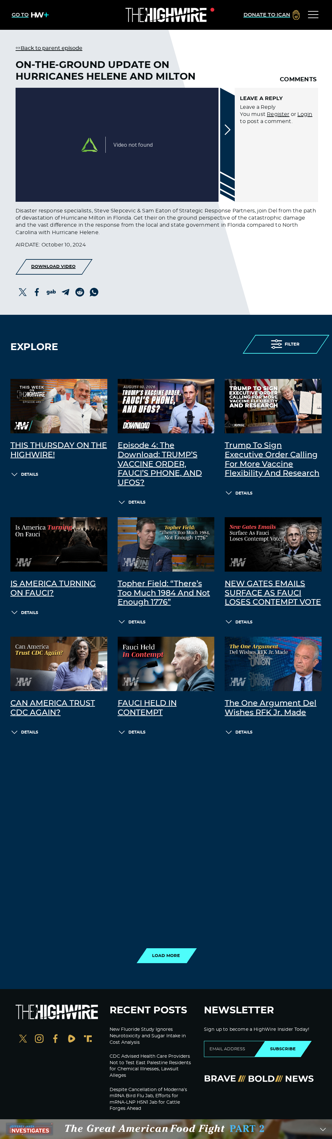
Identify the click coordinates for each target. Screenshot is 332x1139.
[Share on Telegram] (65, 292)
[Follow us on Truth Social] (87, 1039)
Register (278, 114)
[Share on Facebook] (37, 292)
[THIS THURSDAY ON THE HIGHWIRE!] (58, 406)
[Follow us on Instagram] (39, 1039)
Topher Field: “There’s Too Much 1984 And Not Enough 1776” (164, 593)
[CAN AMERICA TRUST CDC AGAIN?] (58, 664)
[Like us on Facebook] (55, 1039)
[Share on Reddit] (80, 292)
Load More (166, 955)
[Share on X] (23, 292)
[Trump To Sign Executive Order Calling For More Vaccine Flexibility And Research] (273, 406)
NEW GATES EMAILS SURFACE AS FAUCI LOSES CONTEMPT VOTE (273, 593)
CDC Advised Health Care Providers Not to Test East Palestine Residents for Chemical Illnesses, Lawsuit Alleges (150, 1066)
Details (29, 474)
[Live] (166, 15)
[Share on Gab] (51, 292)
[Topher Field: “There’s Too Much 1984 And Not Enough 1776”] (166, 544)
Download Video (53, 266)
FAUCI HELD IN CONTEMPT (147, 708)
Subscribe (283, 1049)
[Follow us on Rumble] (71, 1039)
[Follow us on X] (23, 1039)
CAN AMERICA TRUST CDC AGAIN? (52, 708)
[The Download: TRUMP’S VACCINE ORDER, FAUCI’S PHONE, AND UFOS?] (166, 406)
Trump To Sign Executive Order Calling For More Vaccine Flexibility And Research (272, 459)
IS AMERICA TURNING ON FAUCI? (53, 588)
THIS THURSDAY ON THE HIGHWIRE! (58, 450)
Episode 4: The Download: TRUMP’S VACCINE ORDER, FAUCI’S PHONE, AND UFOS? (160, 464)
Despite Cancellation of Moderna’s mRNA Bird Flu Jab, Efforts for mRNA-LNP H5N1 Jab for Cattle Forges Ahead (148, 1099)
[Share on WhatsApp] (94, 292)
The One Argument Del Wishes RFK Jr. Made (270, 708)
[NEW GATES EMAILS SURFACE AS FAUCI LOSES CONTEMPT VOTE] (273, 544)
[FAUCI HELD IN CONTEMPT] (166, 664)
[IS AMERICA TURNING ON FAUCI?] (58, 544)
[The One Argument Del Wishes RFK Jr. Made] (273, 664)
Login (304, 114)
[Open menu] (313, 15)
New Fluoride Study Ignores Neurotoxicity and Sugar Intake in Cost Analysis (148, 1035)
